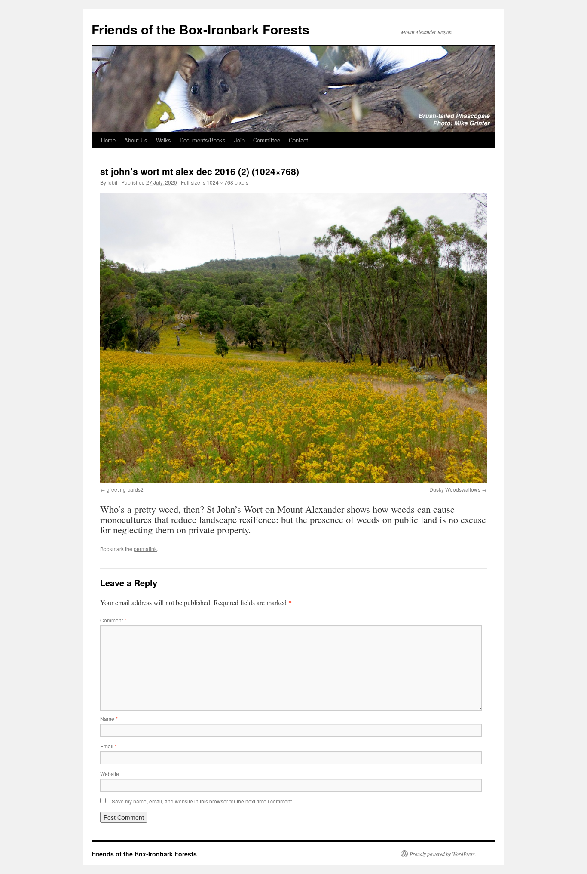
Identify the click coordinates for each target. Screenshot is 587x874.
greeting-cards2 (125, 489)
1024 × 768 (220, 182)
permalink (145, 548)
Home (108, 140)
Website (109, 773)
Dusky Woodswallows (454, 489)
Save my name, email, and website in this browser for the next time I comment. (202, 801)
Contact (298, 140)
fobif (112, 182)
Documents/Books (203, 140)
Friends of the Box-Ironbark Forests (200, 29)
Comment (113, 620)
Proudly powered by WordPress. (443, 853)
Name (109, 718)
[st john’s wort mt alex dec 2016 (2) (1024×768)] (293, 338)
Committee (266, 140)
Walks (163, 140)
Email (108, 746)
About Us (135, 140)
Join (239, 140)
